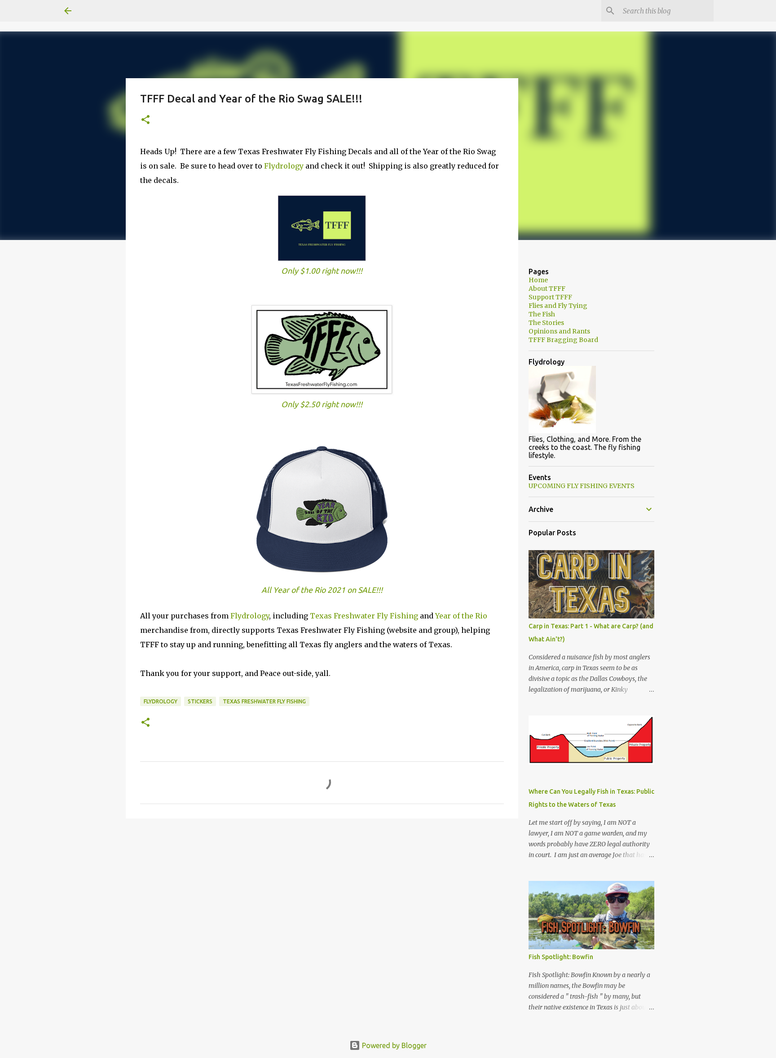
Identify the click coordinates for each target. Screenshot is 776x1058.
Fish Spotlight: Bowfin (561, 956)
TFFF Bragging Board (563, 340)
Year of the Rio (461, 615)
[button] (145, 120)
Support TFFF (550, 297)
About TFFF (547, 289)
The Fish (542, 314)
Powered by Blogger (393, 1045)
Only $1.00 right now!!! (321, 271)
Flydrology (284, 165)
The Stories (546, 323)
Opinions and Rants (559, 331)
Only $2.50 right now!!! (321, 404)
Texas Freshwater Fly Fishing (364, 615)
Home (538, 280)
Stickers (200, 701)
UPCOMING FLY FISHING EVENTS (582, 486)
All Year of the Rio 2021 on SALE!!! (322, 590)
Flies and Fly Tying (558, 306)
